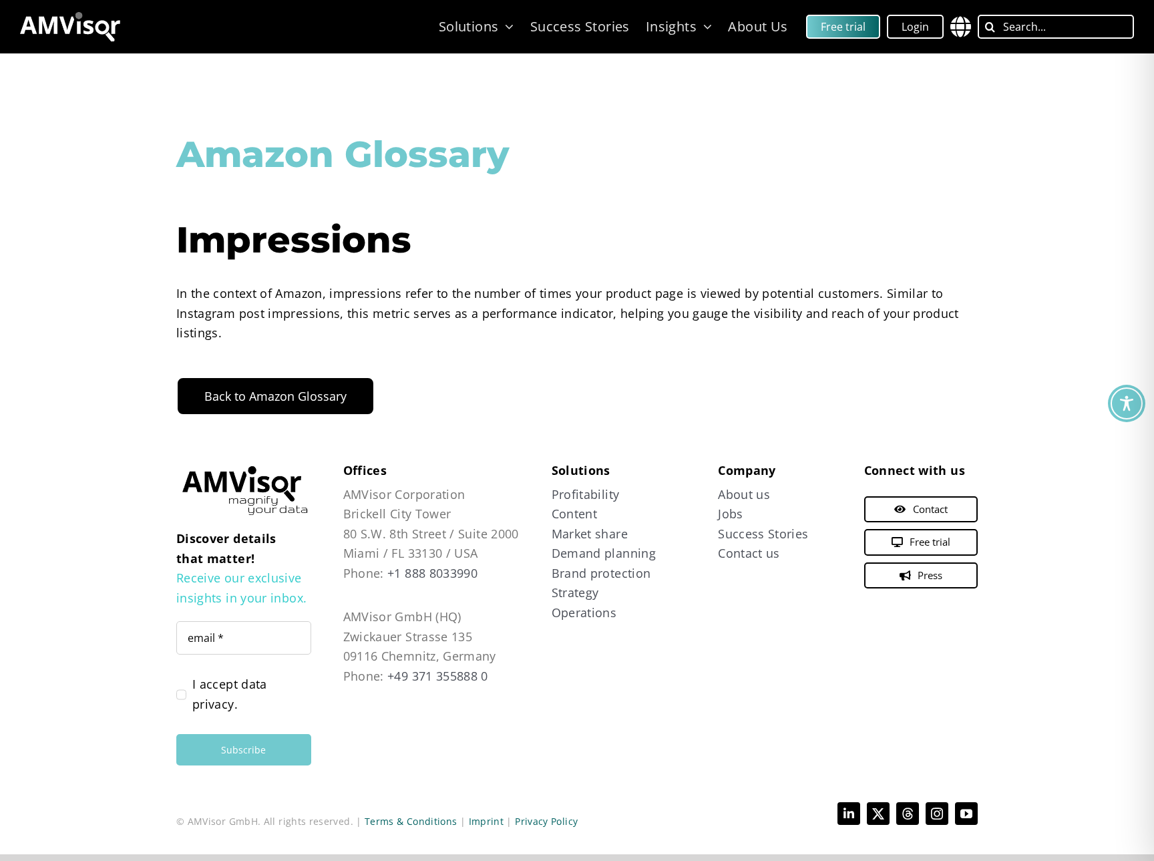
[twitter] (878, 813)
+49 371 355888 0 (437, 676)
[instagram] (937, 813)
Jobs (730, 514)
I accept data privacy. (229, 694)
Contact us (749, 553)
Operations (584, 613)
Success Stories (763, 534)
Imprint (486, 821)
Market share (590, 534)
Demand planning (604, 553)
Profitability (586, 494)
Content (575, 514)
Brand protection (601, 573)
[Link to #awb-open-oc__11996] (960, 26)
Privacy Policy (546, 821)
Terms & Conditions (411, 821)
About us (744, 494)
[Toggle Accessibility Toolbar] (1126, 403)
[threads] (907, 813)
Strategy (575, 592)
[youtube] (966, 813)
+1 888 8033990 (432, 573)
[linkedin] (848, 813)
